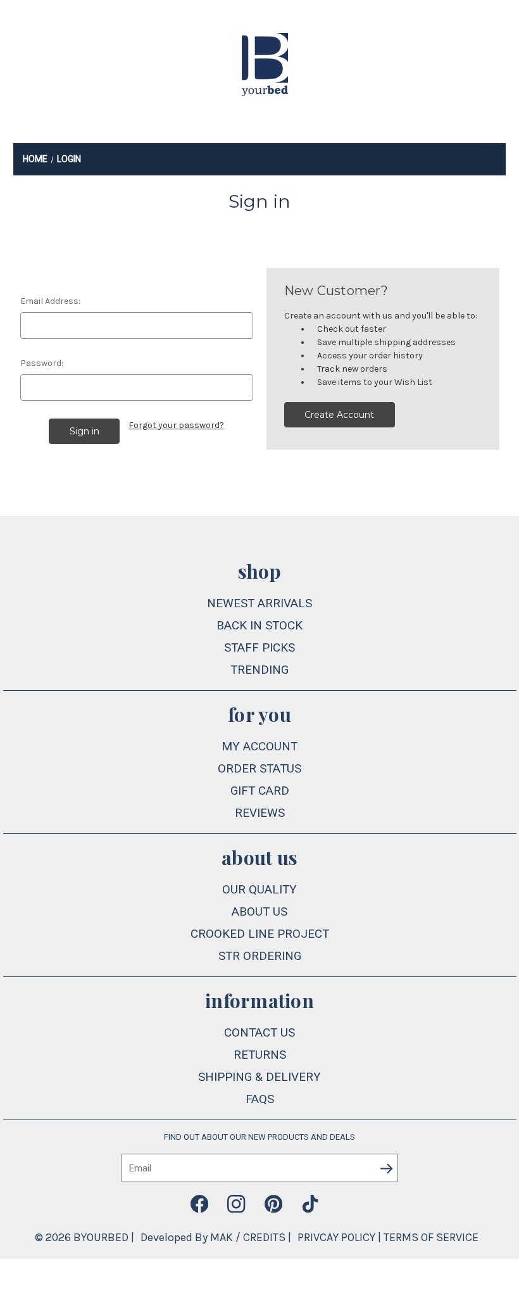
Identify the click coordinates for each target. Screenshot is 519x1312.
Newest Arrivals (259, 603)
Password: (41, 363)
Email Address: (50, 301)
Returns (260, 1054)
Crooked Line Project (260, 933)
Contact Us (259, 1032)
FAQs (260, 1099)
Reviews (260, 812)
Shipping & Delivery (259, 1076)
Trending (259, 669)
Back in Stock (259, 625)
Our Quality (259, 889)
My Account (259, 746)
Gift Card (259, 790)
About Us (259, 911)
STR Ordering (259, 956)
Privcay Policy (336, 1237)
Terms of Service (431, 1237)
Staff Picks (259, 647)
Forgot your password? (176, 425)
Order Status (259, 768)
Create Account (339, 414)
